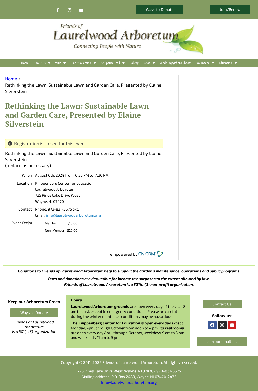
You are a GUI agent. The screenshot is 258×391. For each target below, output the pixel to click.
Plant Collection (81, 62)
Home (25, 62)
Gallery (134, 62)
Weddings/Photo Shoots (175, 62)
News (146, 62)
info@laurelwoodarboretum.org (73, 215)
